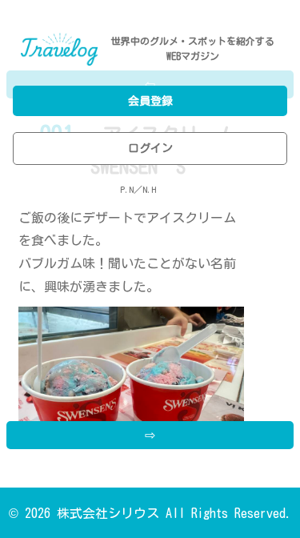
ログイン (150, 148)
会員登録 (150, 100)
